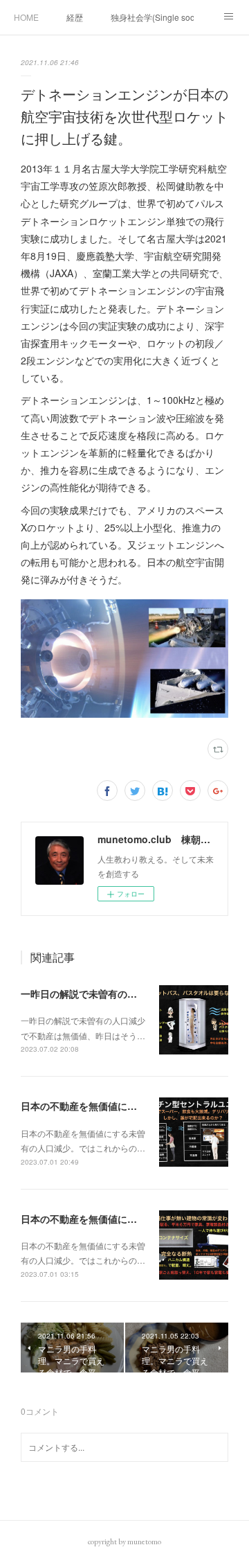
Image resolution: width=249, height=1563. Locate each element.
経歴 (74, 17)
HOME (26, 17)
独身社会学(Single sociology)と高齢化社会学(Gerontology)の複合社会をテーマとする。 (152, 17)
